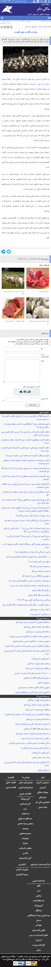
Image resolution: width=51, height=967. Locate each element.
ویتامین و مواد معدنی (25, 824)
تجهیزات (25, 838)
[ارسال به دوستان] (5, 27)
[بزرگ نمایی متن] (11, 27)
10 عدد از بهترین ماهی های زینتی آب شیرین (31, 673)
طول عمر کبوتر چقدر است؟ (38, 562)
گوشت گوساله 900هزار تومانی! (15, 321)
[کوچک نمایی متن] (8, 27)
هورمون (25, 829)
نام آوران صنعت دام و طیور (40, 865)
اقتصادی (11, 778)
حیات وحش (42, 807)
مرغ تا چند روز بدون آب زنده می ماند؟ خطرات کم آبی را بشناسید (27, 538)
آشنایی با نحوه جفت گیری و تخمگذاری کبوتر (32, 692)
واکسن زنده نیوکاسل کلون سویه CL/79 (33, 600)
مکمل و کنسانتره (25, 848)
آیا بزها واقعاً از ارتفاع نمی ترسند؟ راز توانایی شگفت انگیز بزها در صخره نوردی (25, 418)
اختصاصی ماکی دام (43, 802)
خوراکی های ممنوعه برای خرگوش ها (35, 748)
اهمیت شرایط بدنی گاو (40, 571)
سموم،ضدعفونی (25, 834)
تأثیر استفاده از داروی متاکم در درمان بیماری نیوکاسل (29, 743)
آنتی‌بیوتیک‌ (38, 906)
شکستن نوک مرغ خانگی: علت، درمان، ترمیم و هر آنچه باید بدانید (27, 522)
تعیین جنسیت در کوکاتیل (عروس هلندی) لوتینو (31, 641)
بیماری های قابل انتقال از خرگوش (36, 678)
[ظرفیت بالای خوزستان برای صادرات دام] (37, 308)
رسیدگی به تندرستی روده (39, 614)
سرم (25, 809)
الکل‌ (38, 886)
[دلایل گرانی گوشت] (37, 279)
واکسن (25, 853)
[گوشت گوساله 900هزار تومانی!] (13, 308)
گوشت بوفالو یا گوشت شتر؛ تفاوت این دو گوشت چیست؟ (27, 456)
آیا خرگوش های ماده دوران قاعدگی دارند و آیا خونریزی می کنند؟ (26, 652)
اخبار (40, 27)
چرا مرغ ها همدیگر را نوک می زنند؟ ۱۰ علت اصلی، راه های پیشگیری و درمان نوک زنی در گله (26, 530)
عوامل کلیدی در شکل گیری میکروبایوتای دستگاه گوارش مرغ (26, 605)
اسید (38, 891)
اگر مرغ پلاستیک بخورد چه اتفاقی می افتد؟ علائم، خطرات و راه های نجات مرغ (25, 501)
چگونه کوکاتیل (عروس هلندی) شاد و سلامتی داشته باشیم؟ (27, 646)
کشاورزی (22, 865)
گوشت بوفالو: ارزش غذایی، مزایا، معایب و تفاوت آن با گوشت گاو (26, 493)
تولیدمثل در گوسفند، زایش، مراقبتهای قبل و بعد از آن (29, 581)
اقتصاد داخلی (11, 783)
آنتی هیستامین (25, 804)
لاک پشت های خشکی (40, 758)
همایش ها (26, 778)
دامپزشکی (42, 797)
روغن (38, 950)
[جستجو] (41, 1)
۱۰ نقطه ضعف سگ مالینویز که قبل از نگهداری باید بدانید (27, 557)
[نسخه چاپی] (2, 27)
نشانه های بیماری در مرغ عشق (37, 632)
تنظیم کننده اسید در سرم (38, 935)
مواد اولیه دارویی (38, 881)
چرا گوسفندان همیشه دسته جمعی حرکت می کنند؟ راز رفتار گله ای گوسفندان (25, 470)
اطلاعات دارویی (25, 794)
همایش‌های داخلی (26, 783)
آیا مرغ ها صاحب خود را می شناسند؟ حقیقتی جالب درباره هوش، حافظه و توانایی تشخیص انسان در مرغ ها (25, 509)
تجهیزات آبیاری (22, 870)
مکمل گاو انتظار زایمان (40, 591)
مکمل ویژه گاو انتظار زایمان (38, 595)
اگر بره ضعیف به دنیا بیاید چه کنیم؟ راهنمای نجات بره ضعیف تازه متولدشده (26, 462)
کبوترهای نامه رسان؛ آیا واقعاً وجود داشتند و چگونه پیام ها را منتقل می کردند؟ (26, 426)
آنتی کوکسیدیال (25, 858)
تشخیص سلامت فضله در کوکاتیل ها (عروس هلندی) (29, 637)
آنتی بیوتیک (25, 799)
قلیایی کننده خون (38, 930)
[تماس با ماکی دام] (45, 1)
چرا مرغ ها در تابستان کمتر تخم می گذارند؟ (32, 516)
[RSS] (38, 1)
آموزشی (43, 788)
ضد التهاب (25, 814)
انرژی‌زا (39, 940)
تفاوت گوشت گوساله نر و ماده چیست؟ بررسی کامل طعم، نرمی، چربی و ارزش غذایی (25, 433)
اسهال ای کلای (43, 770)
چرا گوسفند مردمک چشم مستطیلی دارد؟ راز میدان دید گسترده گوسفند (25, 478)
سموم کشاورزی (22, 875)
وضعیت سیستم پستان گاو (39, 567)
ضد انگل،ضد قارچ (25, 819)
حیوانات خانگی (42, 793)
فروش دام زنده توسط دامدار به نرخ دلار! (14, 293)
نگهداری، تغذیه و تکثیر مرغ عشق (36, 627)
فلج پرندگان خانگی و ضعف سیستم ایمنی (33, 688)
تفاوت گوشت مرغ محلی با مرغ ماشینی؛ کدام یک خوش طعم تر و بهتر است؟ (25, 449)
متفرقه (25, 843)
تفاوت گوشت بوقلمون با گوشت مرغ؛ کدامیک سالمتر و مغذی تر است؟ (25, 441)
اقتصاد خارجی (11, 788)
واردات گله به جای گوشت (25, 32)
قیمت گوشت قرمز (34, 259)
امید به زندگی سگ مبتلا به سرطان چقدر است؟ (31, 552)
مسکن (38, 920)
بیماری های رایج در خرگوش (38, 664)
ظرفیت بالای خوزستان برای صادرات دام (38, 323)
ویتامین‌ (38, 896)
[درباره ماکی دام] (49, 1)
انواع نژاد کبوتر (43, 683)
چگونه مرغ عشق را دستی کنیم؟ (37, 668)
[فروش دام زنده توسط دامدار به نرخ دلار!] (13, 279)
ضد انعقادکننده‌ (38, 901)
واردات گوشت (22, 259)
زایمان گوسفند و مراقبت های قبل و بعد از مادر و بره (29, 586)
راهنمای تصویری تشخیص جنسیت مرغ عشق (32, 622)
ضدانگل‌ (39, 911)
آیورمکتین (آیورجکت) (40, 659)
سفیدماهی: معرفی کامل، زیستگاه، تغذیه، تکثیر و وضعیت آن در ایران (25, 546)
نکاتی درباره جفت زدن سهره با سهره (35, 739)
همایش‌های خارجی (26, 788)
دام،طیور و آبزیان (31, 27)
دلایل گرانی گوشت (43, 292)
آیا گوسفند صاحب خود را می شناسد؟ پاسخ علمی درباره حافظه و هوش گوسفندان (25, 486)
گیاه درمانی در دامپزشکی (39, 610)
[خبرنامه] (34, 1)
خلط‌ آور (38, 925)
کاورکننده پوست (38, 945)
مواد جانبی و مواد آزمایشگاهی (38, 916)
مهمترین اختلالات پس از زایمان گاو (35, 576)
